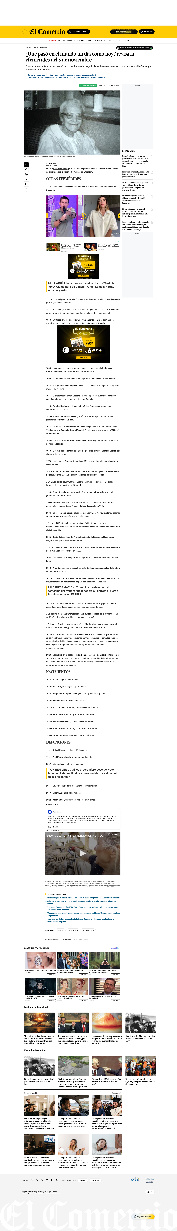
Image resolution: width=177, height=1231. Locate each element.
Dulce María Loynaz (88, 930)
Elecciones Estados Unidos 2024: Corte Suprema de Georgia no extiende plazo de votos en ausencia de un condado (82, 908)
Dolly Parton (97, 40)
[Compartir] (26, 164)
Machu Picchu (128, 40)
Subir (148, 1192)
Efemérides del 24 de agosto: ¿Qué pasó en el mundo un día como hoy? (140, 1038)
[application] (82, 853)
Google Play (95, 1180)
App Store (83, 1180)
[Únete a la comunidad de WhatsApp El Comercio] (88, 85)
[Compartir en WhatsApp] (26, 169)
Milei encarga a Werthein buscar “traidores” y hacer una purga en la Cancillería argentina (83, 898)
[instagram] (42, 1180)
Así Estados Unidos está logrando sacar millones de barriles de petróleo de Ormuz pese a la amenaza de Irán (135, 186)
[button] (82, 853)
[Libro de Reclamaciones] (150, 1180)
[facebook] (32, 1180)
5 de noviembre (73, 930)
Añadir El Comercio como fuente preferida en (134, 47)
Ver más (73, 822)
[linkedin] (52, 1180)
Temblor (88, 40)
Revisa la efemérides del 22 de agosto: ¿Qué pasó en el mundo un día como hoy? (140, 1081)
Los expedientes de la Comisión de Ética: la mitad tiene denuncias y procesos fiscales (135, 174)
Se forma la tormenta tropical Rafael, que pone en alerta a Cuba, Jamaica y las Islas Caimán (81, 902)
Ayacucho (107, 40)
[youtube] (47, 1180)
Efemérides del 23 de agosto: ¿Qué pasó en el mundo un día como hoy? (106, 1081)
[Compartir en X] (26, 179)
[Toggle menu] (24, 31)
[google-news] (57, 1180)
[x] (37, 1180)
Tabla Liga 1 (116, 40)
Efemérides (60, 930)
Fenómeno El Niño (65, 40)
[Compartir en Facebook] (26, 174)
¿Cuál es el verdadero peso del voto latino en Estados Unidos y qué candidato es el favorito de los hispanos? (80, 920)
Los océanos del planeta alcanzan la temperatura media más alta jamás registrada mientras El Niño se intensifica (107, 1039)
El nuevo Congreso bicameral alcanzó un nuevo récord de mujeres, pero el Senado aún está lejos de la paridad (135, 212)
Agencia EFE (53, 163)
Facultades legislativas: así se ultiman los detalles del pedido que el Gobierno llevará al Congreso (134, 199)
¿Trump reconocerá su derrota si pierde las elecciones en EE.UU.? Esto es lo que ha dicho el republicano (83, 914)
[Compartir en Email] (26, 184)
